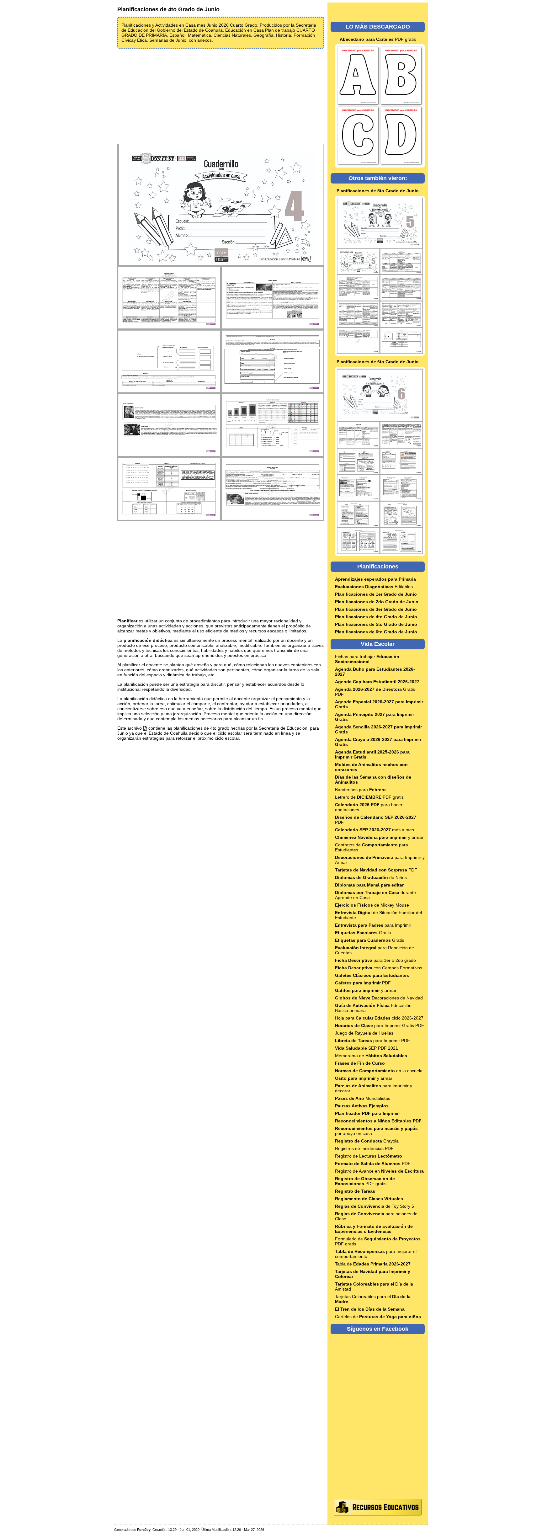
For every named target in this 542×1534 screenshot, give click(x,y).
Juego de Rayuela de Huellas (364, 1033)
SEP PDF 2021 (366, 1048)
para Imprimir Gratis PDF (379, 1025)
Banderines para (360, 789)
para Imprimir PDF (372, 1040)
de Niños (371, 877)
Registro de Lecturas (368, 1155)
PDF (376, 869)
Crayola (367, 1140)
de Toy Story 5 (374, 1206)
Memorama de (371, 1055)
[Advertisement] (220, 96)
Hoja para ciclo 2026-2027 (379, 1017)
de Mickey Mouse (372, 905)
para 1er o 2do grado (375, 960)
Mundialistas (362, 1098)
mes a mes (374, 829)
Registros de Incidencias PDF (364, 1148)
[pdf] (145, 728)
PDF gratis (378, 39)
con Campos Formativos (378, 967)
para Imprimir (373, 925)
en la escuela (378, 1070)
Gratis (363, 932)
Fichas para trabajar (367, 659)
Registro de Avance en (379, 1171)
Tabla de (373, 1263)
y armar (379, 837)
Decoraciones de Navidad (379, 997)
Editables (374, 586)
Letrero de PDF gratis (369, 797)
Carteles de (378, 1316)
